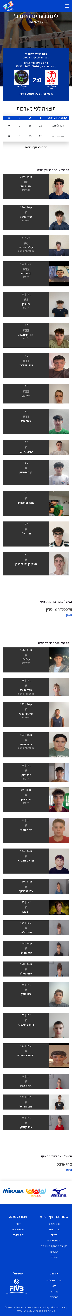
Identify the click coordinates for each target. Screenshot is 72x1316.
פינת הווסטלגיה (54, 1280)
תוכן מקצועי (54, 1223)
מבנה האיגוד (54, 1229)
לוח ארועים (18, 1235)
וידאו (54, 1286)
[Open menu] (67, 6)
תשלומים (54, 1297)
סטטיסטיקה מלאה (36, 147)
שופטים (54, 1251)
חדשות (54, 1235)
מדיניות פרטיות (54, 1240)
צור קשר (54, 1291)
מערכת (54, 1257)
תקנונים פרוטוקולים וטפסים (54, 1246)
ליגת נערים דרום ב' (36, 54)
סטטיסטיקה (18, 1229)
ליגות (18, 1223)
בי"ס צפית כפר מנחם (36, 63)
